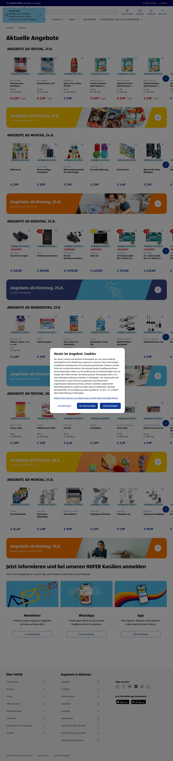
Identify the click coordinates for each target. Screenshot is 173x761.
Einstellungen (64, 406)
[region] (87, 380)
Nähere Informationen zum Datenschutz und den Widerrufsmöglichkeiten (86, 398)
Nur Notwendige (87, 406)
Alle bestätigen (110, 406)
